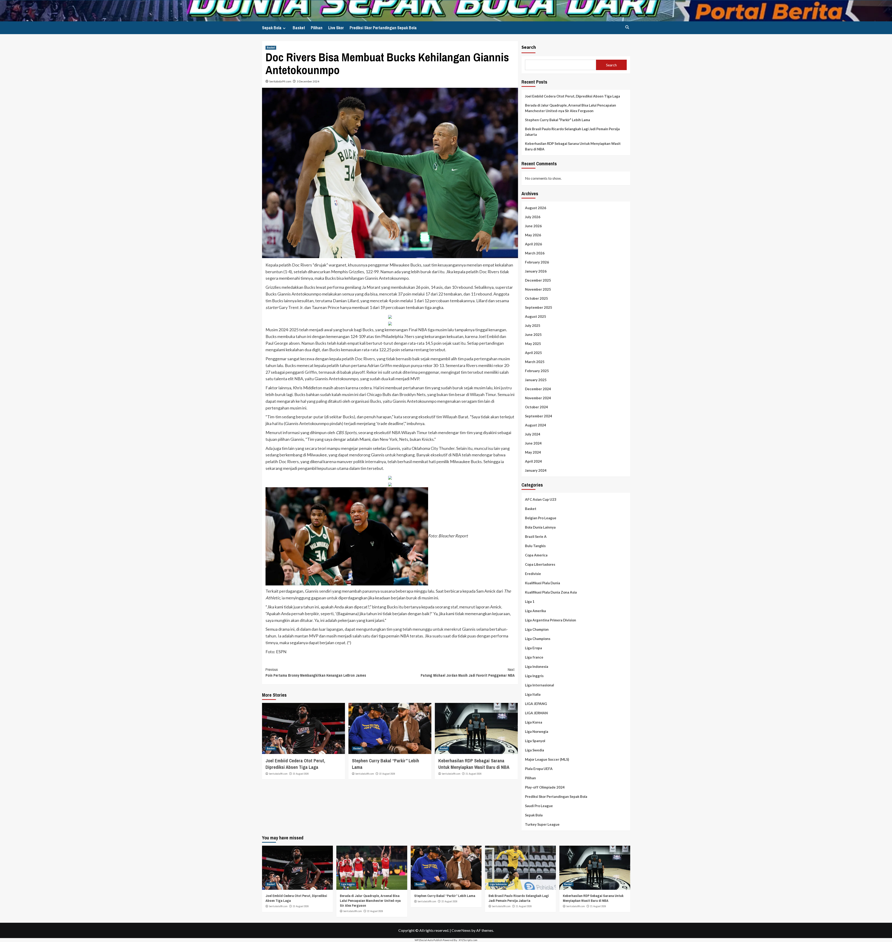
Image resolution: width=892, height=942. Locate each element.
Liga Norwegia (536, 731)
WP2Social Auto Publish (428, 940)
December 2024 (538, 389)
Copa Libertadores (540, 564)
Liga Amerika (535, 611)
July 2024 (532, 434)
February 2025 (537, 371)
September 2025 (538, 307)
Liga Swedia (534, 750)
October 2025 (536, 298)
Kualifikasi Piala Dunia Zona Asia (551, 592)
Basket (299, 28)
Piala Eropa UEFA (539, 769)
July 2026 (532, 217)
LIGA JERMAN (536, 713)
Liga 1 (530, 601)
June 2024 (533, 443)
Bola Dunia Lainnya (540, 527)
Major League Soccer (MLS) (547, 759)
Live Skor (336, 28)
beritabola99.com (280, 81)
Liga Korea (533, 722)
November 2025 (538, 289)
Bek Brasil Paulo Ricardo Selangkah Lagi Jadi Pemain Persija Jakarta (572, 131)
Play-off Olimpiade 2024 (545, 787)
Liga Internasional (539, 685)
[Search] (627, 27)
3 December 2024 (308, 81)
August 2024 (535, 425)
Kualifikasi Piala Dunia (542, 583)
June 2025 (533, 334)
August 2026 (535, 208)
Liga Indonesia (536, 666)
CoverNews (461, 930)
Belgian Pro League (540, 518)
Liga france (534, 657)
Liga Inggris (534, 676)
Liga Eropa (533, 648)
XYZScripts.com (468, 940)
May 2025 (533, 343)
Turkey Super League (542, 824)
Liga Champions (537, 639)
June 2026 (533, 226)
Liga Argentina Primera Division (550, 620)
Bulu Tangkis (535, 546)
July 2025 (532, 325)
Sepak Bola (272, 28)
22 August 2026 (387, 773)
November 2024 (538, 398)
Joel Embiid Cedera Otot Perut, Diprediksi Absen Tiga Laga (295, 763)
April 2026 (533, 244)
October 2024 (536, 407)
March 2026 (534, 253)
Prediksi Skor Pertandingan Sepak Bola (383, 28)
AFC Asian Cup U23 (540, 499)
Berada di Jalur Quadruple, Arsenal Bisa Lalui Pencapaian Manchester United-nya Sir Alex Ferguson (570, 108)
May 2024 (533, 452)
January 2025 (536, 380)
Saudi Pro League (539, 806)
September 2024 (538, 416)
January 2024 (536, 470)
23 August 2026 (301, 773)
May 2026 (533, 235)
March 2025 (534, 362)
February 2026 (537, 262)
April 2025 (533, 353)
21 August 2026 (474, 773)
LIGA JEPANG (536, 704)
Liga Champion (537, 629)
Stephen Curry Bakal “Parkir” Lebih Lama (557, 120)
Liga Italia (533, 694)
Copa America (536, 555)
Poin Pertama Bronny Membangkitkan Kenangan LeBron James (316, 672)
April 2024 (533, 461)
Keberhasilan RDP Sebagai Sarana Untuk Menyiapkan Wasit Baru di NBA (473, 763)
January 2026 (536, 271)
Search (528, 47)
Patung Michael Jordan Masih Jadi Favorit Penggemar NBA (468, 672)
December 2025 (538, 280)
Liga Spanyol (535, 741)
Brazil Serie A (536, 536)
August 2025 (535, 316)
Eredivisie (533, 574)
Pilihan (316, 28)
